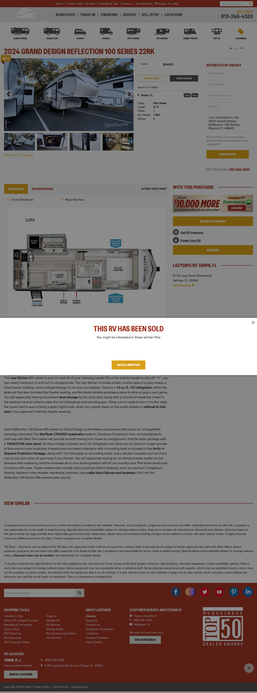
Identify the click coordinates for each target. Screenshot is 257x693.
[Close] (253, 322)
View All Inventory (128, 365)
